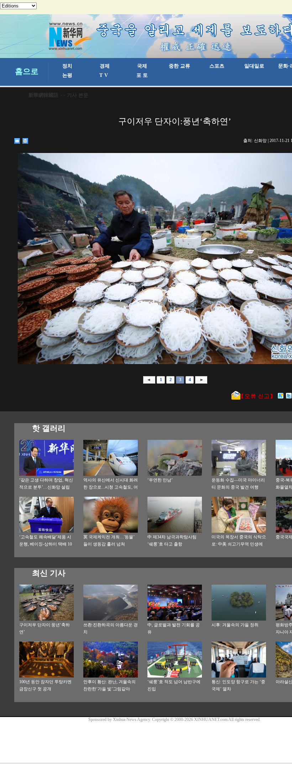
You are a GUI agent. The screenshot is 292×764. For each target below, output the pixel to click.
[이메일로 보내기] (17, 141)
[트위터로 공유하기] (289, 396)
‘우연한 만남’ (160, 480)
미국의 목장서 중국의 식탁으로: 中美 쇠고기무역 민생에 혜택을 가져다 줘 (239, 544)
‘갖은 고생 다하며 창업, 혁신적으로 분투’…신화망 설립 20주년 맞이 (46, 487)
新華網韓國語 (43, 95)
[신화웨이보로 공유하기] (281, 396)
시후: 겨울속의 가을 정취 (235, 624)
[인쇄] (25, 141)
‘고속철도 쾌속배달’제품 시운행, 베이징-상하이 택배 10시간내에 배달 (45, 544)
